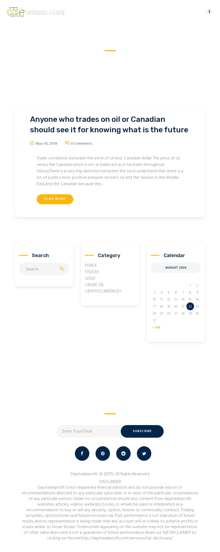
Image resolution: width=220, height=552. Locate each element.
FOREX (91, 265)
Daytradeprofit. (84, 474)
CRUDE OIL (94, 285)
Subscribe (142, 431)
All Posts (106, 58)
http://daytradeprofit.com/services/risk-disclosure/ (127, 538)
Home (86, 57)
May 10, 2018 (46, 144)
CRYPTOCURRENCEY (103, 291)
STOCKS (92, 272)
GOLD (90, 278)
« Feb (156, 327)
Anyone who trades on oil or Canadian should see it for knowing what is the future (109, 124)
